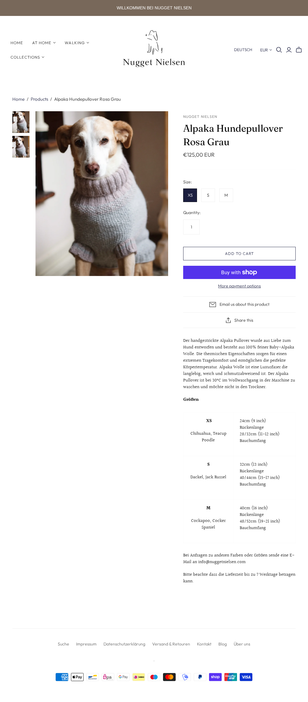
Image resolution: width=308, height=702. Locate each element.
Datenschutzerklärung (124, 644)
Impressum (86, 644)
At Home (41, 42)
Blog (222, 644)
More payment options (239, 286)
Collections (25, 57)
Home (17, 42)
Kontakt (204, 644)
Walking (75, 42)
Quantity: (192, 212)
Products (39, 99)
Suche (63, 644)
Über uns (242, 644)
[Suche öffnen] (279, 50)
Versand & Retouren (171, 644)
